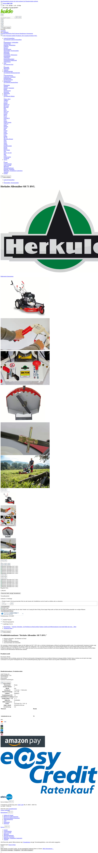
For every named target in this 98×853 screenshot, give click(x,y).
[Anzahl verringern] (3, 603)
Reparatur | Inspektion (9, 836)
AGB (5, 820)
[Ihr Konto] (2, 25)
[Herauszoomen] (2, 564)
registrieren (5, 32)
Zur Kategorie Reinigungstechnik (12, 72)
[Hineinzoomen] (8, 564)
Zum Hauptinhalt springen (7, 1)
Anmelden (3, 30)
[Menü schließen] (4, 41)
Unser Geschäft (7, 832)
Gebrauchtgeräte (8, 831)
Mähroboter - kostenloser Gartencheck (13, 838)
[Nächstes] (5, 489)
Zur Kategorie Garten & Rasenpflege (13, 39)
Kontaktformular (13, 808)
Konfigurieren (17, 850)
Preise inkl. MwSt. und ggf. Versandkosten (10, 593)
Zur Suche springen (18, 1)
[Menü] (2, 15)
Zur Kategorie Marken (9, 96)
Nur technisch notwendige (7, 850)
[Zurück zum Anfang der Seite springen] (2, 846)
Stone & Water (12, 844)
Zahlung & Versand (8, 815)
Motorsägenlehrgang (9, 835)
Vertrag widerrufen (5, 810)
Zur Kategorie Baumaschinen (11, 82)
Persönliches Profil (10, 33)
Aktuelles (6, 839)
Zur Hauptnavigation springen (30, 1)
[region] (49, 432)
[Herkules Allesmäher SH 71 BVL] (25, 297)
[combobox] (8, 18)
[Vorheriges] (2, 489)
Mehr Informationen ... (48, 848)
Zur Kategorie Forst (8, 64)
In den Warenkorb (5, 606)
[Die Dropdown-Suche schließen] (20, 17)
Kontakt (6, 830)
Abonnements (29, 33)
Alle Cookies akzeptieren (27, 850)
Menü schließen (6, 28)
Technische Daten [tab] (8, 628)
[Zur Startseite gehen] (7, 12)
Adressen (17, 33)
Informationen (4, 812)
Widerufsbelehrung (8, 819)
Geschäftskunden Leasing (7, 611)
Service (3, 827)
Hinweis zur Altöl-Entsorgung (11, 816)
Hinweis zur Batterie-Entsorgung (12, 818)
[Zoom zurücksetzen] (5, 564)
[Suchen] (16, 17)
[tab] (40, 626)
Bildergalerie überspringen (7, 276)
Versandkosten (26, 842)
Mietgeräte (6, 834)
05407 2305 (21, 804)
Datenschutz (7, 822)
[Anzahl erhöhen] (11, 603)
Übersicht (3, 33)
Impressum (6, 823)
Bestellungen (23, 33)
